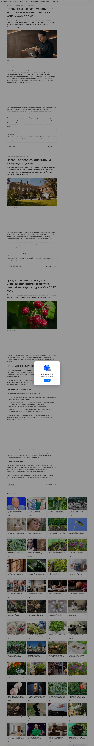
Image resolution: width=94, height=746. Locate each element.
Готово (47, 380)
